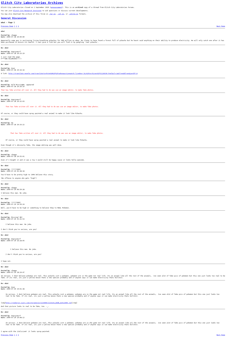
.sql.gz (60, 14)
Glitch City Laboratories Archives (32, 2)
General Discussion (13, 18)
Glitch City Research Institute (27, 11)
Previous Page (7, 26)
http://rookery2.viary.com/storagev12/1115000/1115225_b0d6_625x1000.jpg (39, 303)
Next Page (221, 26)
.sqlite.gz (73, 14)
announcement (56, 7)
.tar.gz (52, 14)
